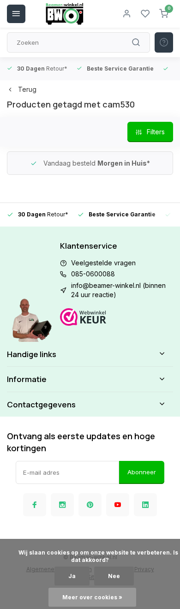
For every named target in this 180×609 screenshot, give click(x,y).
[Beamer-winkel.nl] (64, 14)
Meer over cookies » (92, 597)
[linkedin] (145, 504)
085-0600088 (93, 274)
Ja (72, 576)
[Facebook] (34, 504)
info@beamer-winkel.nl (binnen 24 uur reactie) (118, 290)
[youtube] (117, 504)
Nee (114, 576)
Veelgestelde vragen (103, 263)
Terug (27, 89)
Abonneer (141, 472)
